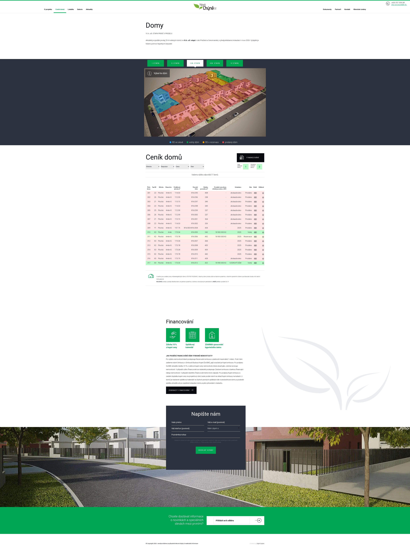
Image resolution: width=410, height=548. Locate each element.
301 (148, 193)
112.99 (177, 197)
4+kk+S (169, 193)
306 (148, 215)
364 (206, 219)
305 (148, 210)
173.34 (177, 232)
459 (206, 250)
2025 (239, 228)
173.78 (177, 237)
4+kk (170, 232)
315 (148, 254)
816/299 (194, 210)
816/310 (194, 254)
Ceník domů (59, 9)
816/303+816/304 (191, 228)
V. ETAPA (235, 63)
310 (148, 232)
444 (206, 241)
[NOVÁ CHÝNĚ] (205, 7)
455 (206, 245)
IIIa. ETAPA (195, 63)
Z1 (155, 202)
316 (148, 258)
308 (148, 223)
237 (206, 210)
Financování (253, 158)
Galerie (80, 9)
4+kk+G (169, 228)
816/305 (194, 232)
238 (206, 197)
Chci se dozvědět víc (399, 5)
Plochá (160, 193)
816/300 (194, 215)
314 (148, 250)
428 (206, 258)
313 (148, 245)
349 (206, 202)
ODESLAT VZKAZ (205, 450)
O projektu (48, 9)
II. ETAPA (175, 63)
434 (206, 228)
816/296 (194, 197)
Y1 (155, 228)
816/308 (194, 245)
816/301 (194, 219)
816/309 (194, 250)
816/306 (194, 237)
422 (206, 263)
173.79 (177, 258)
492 (206, 237)
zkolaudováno (236, 193)
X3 (155, 232)
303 (148, 202)
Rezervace (248, 237)
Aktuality (89, 9)
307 (148, 219)
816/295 (194, 193)
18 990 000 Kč (220, 263)
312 (148, 241)
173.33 (177, 263)
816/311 (194, 258)
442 (206, 254)
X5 (155, 258)
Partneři (338, 9)
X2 (155, 237)
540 (206, 232)
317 (148, 263)
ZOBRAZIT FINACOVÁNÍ (179, 390)
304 (148, 206)
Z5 (155, 210)
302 (148, 197)
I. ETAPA (155, 63)
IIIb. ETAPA (215, 63)
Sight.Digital (260, 543)
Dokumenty (327, 9)
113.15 (177, 202)
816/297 (194, 202)
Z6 (155, 197)
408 (206, 193)
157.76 (177, 228)
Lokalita (71, 9)
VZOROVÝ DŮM (235, 263)
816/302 (194, 223)
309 (148, 228)
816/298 (194, 206)
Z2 (155, 193)
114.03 (177, 193)
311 (148, 237)
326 (206, 223)
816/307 (194, 241)
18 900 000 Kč (220, 232)
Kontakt (347, 9)
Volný (250, 232)
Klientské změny (360, 9)
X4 (155, 263)
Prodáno (248, 193)
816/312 (194, 263)
